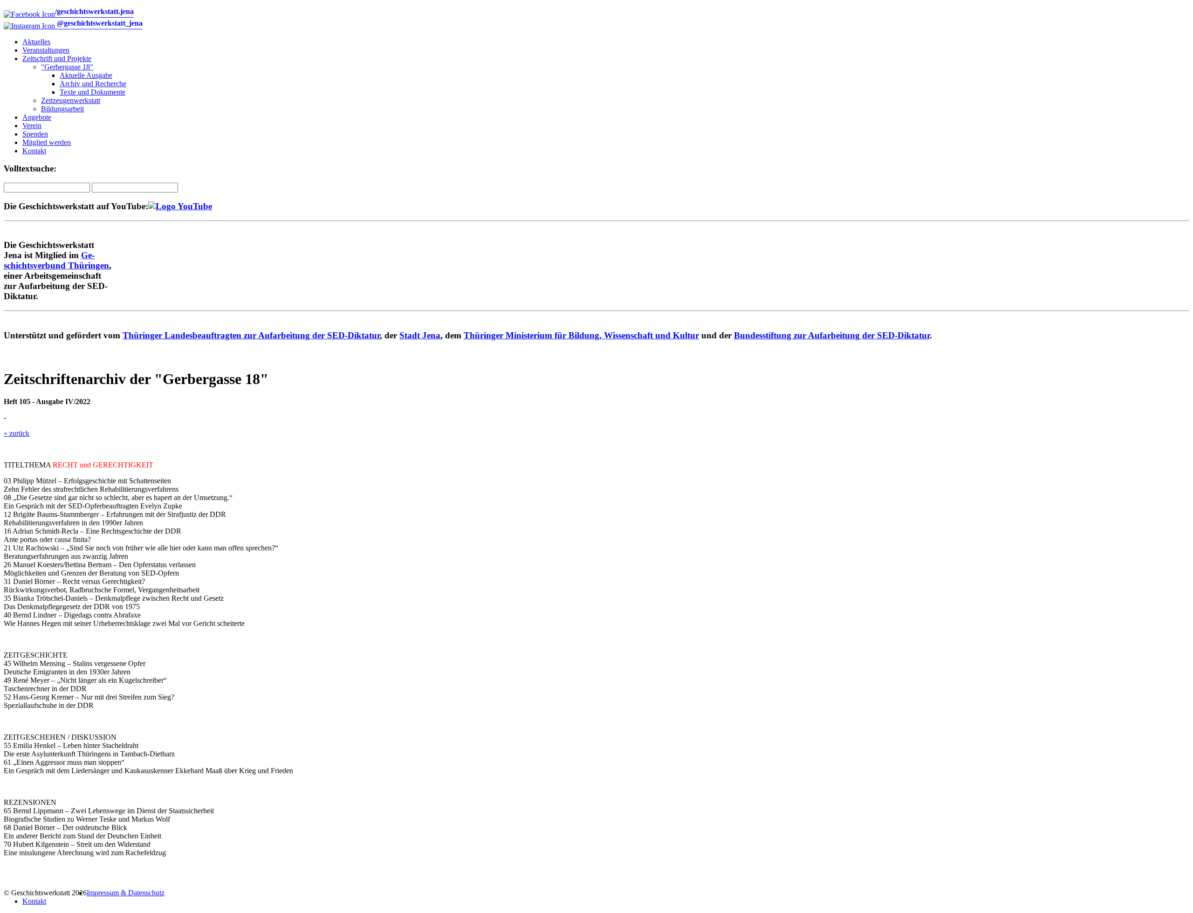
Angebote (36, 117)
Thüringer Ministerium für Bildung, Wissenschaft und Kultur (581, 335)
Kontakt (34, 151)
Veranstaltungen (45, 50)
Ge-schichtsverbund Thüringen (56, 260)
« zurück (16, 433)
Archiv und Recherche (93, 84)
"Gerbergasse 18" (67, 67)
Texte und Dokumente (92, 92)
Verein (31, 126)
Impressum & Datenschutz (126, 893)
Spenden (35, 134)
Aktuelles (36, 42)
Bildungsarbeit (62, 109)
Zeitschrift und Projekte (56, 58)
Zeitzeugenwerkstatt (70, 100)
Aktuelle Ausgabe (86, 75)
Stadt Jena (419, 335)
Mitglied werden (46, 142)
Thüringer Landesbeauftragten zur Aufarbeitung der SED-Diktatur (251, 335)
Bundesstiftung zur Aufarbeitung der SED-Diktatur (832, 335)
